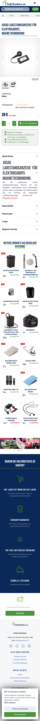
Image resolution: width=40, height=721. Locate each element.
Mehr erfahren (10, 702)
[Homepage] (14, 3)
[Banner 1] (17, 450)
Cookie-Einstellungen (20, 709)
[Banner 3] (20, 450)
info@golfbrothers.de (22, 640)
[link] (20, 548)
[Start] (3, 16)
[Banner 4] (22, 450)
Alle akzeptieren (20, 714)
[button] (4, 57)
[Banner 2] (19, 450)
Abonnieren (20, 613)
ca (22, 105)
